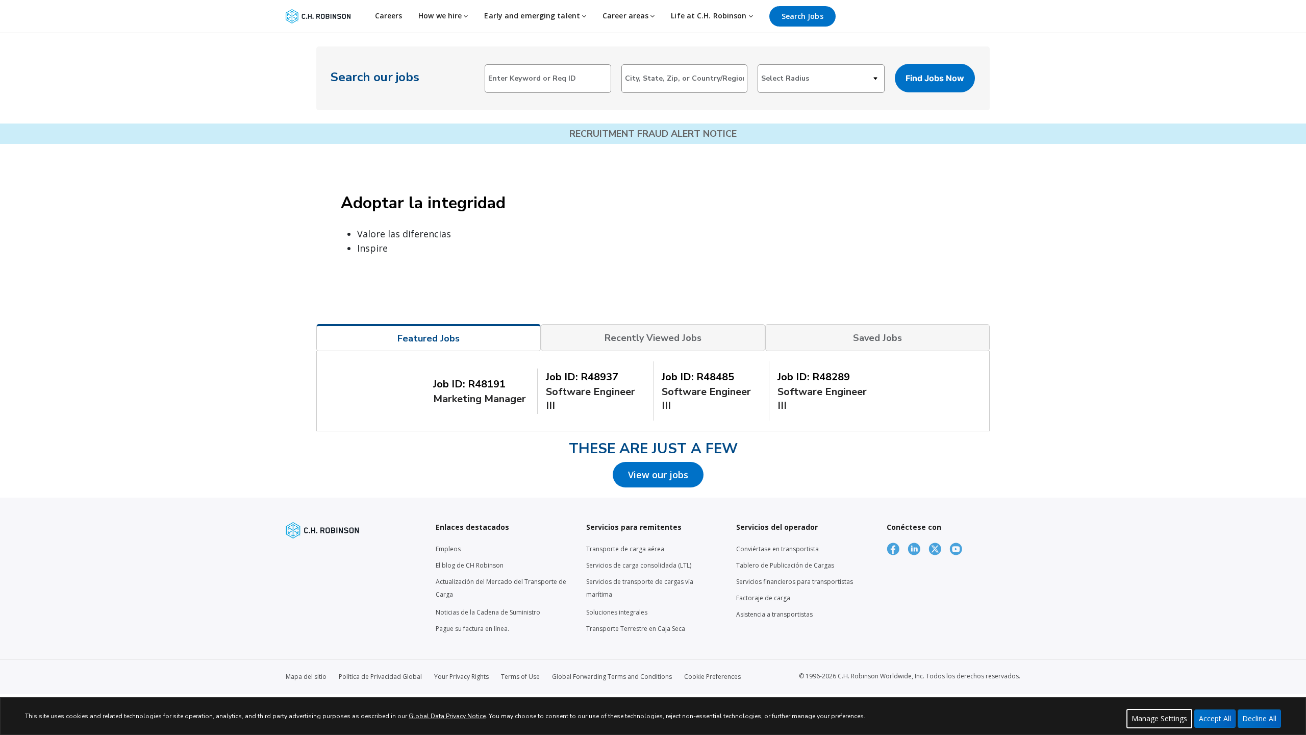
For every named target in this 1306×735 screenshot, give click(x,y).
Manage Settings (1159, 718)
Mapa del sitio (306, 676)
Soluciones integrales (616, 612)
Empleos (448, 549)
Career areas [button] (626, 15)
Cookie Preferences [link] (712, 676)
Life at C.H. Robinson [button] (709, 15)
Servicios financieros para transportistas (794, 581)
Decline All (1259, 718)
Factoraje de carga (763, 598)
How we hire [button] (441, 15)
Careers (389, 15)
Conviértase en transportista (777, 549)
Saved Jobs (877, 338)
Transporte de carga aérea (625, 549)
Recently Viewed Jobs (653, 338)
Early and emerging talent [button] (533, 15)
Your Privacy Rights (461, 676)
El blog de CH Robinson (470, 565)
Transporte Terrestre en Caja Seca (635, 628)
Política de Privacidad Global (380, 676)
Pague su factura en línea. (472, 628)
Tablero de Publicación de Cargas (785, 565)
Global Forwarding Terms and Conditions (612, 676)
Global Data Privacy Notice (447, 716)
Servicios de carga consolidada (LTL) (638, 565)
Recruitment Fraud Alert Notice (653, 134)
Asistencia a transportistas (774, 614)
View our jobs (658, 475)
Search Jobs (802, 16)
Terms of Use (520, 676)
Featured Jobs (428, 338)
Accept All (1215, 718)
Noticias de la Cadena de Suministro (488, 612)
